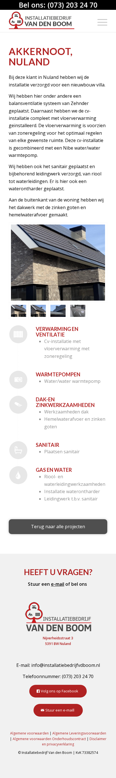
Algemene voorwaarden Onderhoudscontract (49, 738)
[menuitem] (99, 21)
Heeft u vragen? (58, 572)
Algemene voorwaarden (29, 733)
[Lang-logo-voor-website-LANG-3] (48, 21)
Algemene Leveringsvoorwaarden (79, 733)
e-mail (57, 584)
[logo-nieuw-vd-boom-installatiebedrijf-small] (58, 616)
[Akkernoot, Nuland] (58, 262)
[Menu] (99, 21)
